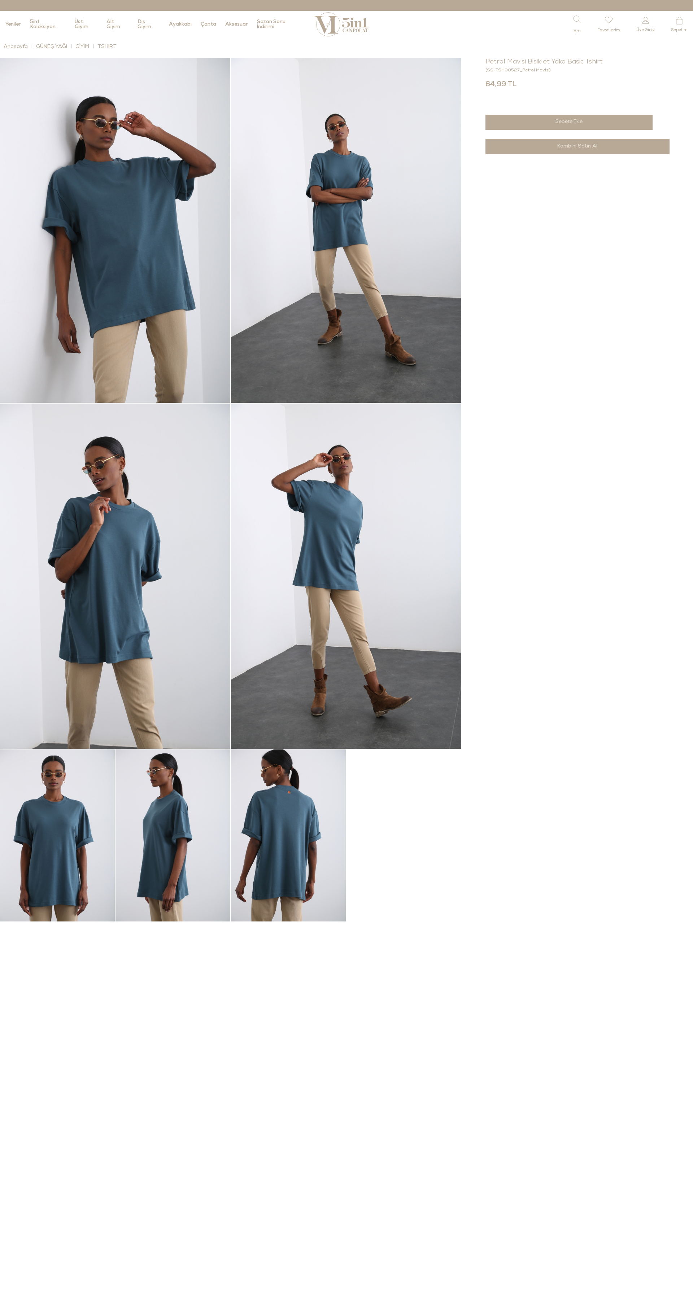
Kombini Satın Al (577, 146)
